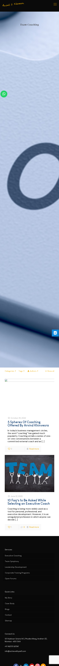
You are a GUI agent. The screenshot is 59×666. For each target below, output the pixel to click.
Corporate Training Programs (17, 573)
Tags (21, 371)
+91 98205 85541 (12, 646)
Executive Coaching (13, 556)
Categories (9, 371)
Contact (8, 615)
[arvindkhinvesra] (13, 4)
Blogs (7, 609)
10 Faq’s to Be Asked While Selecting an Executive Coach (29, 501)
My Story (8, 598)
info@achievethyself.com (15, 651)
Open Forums (10, 578)
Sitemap (8, 621)
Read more (34, 449)
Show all (50, 371)
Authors (33, 371)
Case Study (9, 603)
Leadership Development (15, 567)
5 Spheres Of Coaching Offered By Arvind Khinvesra (28, 423)
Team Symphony (12, 561)
